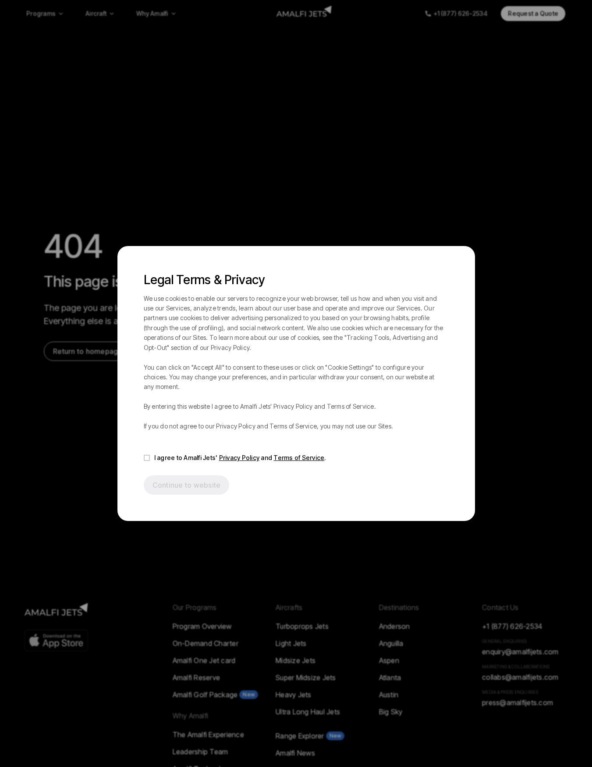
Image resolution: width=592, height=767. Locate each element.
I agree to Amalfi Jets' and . (240, 457)
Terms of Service (298, 457)
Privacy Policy (239, 457)
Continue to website (186, 485)
